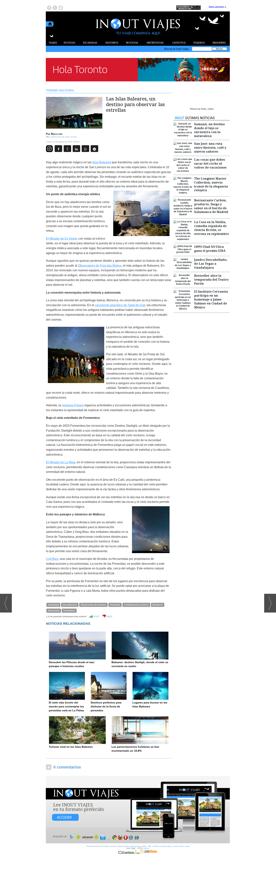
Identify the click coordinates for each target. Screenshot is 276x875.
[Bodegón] (138, 810)
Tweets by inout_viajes (202, 109)
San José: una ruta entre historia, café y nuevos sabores (210, 147)
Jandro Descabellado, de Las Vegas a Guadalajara (210, 263)
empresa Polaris (73, 405)
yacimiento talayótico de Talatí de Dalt (120, 305)
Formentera (69, 610)
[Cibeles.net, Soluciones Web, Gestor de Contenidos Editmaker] (129, 853)
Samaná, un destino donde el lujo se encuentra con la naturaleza (209, 130)
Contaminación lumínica (136, 605)
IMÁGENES (219, 42)
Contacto (145, 848)
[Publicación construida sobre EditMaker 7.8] (148, 853)
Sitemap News (124, 846)
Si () (96, 616)
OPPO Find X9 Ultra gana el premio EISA (209, 249)
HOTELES (69, 42)
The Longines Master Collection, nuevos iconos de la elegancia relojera (211, 184)
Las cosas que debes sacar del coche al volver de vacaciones (210, 163)
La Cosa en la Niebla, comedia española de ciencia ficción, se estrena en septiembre (211, 227)
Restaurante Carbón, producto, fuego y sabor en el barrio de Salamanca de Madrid (211, 206)
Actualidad (53, 605)
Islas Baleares (101, 162)
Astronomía (54, 610)
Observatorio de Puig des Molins (99, 265)
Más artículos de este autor (61, 136)
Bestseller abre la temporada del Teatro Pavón (211, 279)
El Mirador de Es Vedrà (61, 238)
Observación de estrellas (93, 605)
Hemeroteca (98, 846)
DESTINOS (111, 42)
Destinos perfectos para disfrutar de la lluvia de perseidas (106, 706)
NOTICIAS (132, 42)
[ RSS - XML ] (147, 846)
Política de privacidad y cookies (166, 846)
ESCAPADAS (90, 42)
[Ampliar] (74, 127)
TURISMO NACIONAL (60, 90)
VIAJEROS (199, 42)
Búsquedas (135, 846)
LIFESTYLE (179, 42)
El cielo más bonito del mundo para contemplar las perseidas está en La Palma (66, 706)
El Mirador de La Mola (60, 462)
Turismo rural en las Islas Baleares (71, 746)
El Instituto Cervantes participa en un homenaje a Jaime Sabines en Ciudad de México (211, 299)
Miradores (157, 605)
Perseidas (115, 605)
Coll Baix (52, 558)
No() (109, 616)
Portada (89, 846)
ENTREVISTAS (155, 42)
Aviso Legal (184, 846)
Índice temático (111, 846)
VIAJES (53, 42)
